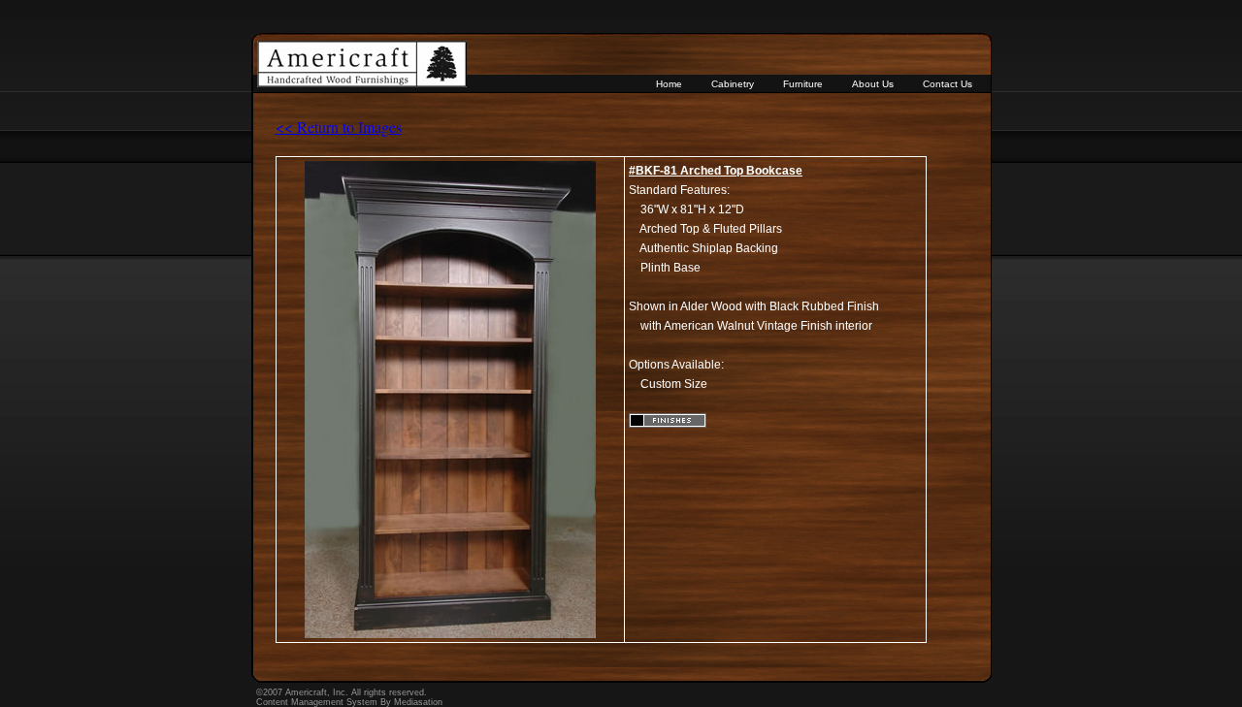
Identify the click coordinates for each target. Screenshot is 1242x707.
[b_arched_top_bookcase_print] (450, 634)
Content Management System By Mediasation (349, 702)
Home (669, 84)
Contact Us (947, 84)
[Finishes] (667, 424)
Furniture (803, 84)
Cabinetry (732, 84)
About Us (873, 84)
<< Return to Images (339, 126)
